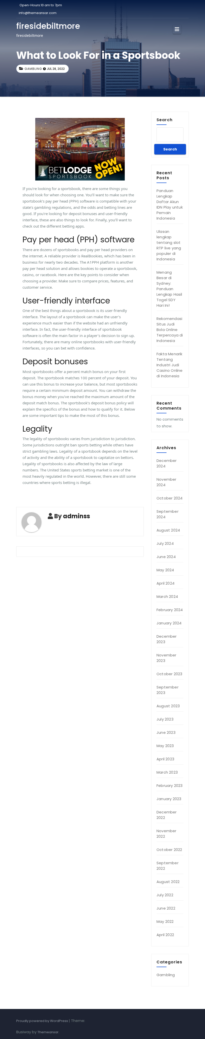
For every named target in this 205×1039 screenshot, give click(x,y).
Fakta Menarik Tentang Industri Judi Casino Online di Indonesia (169, 365)
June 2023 (166, 732)
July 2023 (165, 719)
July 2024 (165, 543)
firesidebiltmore (48, 26)
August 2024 (168, 530)
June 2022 (165, 908)
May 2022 (165, 921)
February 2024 (169, 609)
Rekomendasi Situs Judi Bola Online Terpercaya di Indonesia (169, 329)
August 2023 (168, 706)
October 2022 (169, 849)
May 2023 (165, 745)
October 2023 (169, 673)
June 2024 (166, 556)
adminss (76, 516)
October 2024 (169, 498)
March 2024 (167, 596)
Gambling (33, 69)
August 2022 (168, 881)
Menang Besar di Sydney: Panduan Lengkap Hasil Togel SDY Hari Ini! (169, 289)
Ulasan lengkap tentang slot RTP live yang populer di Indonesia (168, 245)
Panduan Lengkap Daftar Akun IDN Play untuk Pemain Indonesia (169, 204)
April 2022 (165, 934)
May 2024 (165, 570)
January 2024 (169, 623)
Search (164, 119)
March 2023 (167, 772)
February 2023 (169, 785)
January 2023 (168, 798)
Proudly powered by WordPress (42, 1020)
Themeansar (48, 1032)
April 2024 (165, 583)
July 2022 (164, 895)
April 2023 (165, 759)
